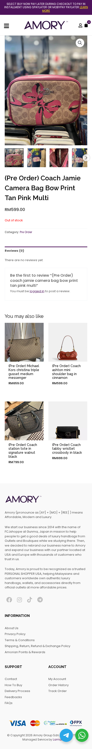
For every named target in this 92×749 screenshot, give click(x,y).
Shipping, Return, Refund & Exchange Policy (37, 646)
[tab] (46, 251)
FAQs (9, 703)
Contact (11, 679)
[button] (80, 43)
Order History (58, 685)
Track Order (57, 691)
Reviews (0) (14, 250)
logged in (37, 291)
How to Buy (13, 685)
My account (57, 679)
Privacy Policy (15, 634)
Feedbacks (13, 697)
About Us (11, 628)
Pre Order (26, 232)
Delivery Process (17, 691)
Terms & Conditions (20, 640)
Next (86, 157)
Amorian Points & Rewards (25, 652)
